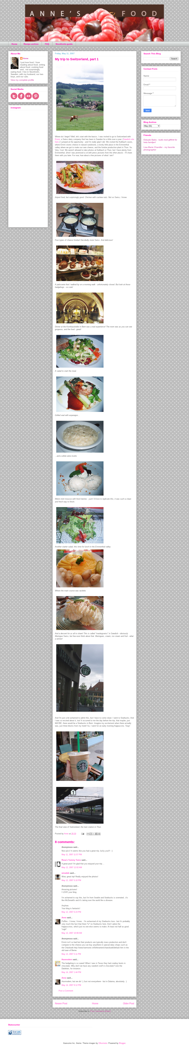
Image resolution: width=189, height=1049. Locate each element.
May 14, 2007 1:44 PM (71, 972)
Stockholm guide (64, 44)
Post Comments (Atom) (100, 1011)
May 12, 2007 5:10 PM (71, 880)
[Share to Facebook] (96, 833)
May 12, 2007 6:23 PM (71, 912)
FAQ (47, 44)
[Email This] (88, 833)
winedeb (65, 873)
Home (14, 44)
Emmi (57, 139)
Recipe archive (31, 44)
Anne (64, 917)
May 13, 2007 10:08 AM (72, 933)
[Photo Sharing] (80, 131)
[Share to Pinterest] (99, 833)
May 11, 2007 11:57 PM (72, 854)
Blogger (122, 1043)
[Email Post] (82, 834)
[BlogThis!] (90, 833)
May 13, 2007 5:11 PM (71, 954)
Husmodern (67, 959)
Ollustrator (102, 1043)
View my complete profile (22, 80)
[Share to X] (93, 833)
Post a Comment (66, 991)
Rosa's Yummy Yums (71, 860)
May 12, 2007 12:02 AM (72, 867)
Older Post (128, 1003)
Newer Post (61, 1003)
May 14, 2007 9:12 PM (71, 985)
